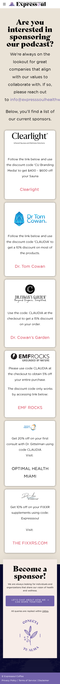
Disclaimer (43, 680)
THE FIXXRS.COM (30, 543)
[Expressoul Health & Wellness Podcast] (27, 4)
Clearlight (30, 189)
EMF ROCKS (30, 407)
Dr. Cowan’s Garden (30, 337)
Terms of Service (27, 680)
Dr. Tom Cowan (30, 266)
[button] (30, 601)
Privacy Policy (9, 680)
